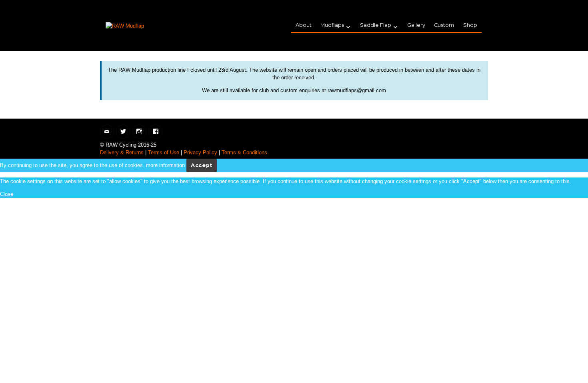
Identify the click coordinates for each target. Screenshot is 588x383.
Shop (470, 25)
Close (6, 194)
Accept (201, 165)
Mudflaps (332, 25)
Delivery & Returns (122, 152)
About (304, 25)
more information (165, 165)
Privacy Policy (200, 152)
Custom (444, 25)
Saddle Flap (375, 25)
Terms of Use (163, 152)
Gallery (416, 25)
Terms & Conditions (244, 152)
